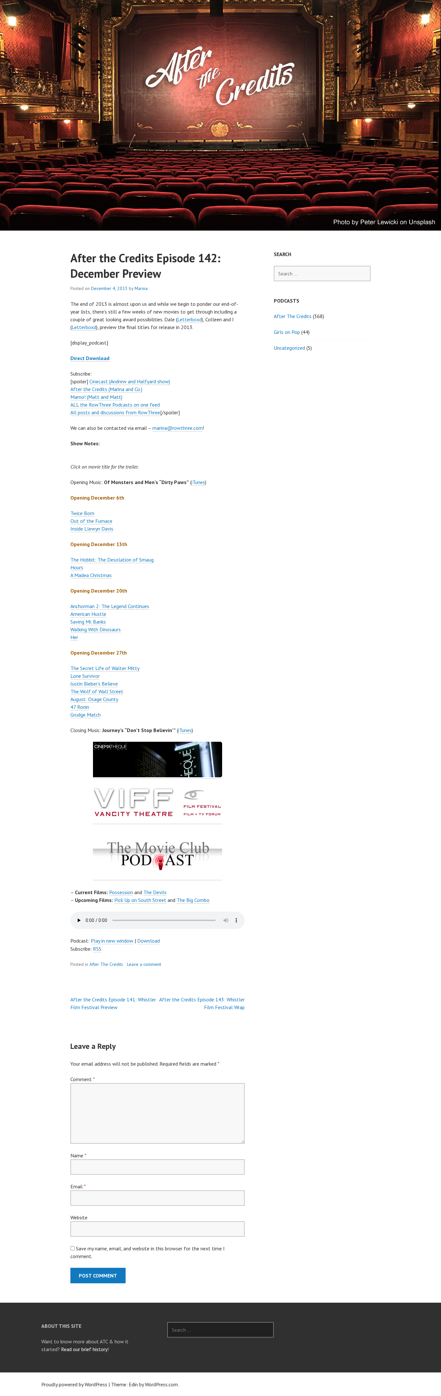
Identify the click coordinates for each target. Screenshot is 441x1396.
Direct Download (89, 358)
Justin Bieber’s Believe (94, 683)
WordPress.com (161, 1384)
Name (78, 1155)
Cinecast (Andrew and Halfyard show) (129, 381)
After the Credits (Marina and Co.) (106, 389)
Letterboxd (189, 319)
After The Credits (106, 964)
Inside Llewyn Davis (91, 528)
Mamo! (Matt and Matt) (96, 397)
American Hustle (88, 614)
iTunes (198, 482)
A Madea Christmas (91, 575)
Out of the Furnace (91, 521)
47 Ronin (79, 707)
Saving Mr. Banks (88, 621)
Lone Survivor (85, 676)
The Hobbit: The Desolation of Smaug (112, 559)
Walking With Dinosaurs (95, 629)
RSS (97, 949)
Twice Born (82, 513)
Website (78, 1217)
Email (78, 1186)
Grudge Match (85, 714)
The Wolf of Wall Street (96, 691)
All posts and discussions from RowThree (115, 412)
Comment (82, 1079)
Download (148, 940)
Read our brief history (84, 1349)
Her (74, 637)
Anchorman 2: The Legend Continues (109, 606)
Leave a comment (144, 964)
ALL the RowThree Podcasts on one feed (115, 404)
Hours (76, 567)
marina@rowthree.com (177, 428)
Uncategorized (289, 348)
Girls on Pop (287, 332)
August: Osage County (94, 699)
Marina (141, 288)
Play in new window (112, 940)
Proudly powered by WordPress (74, 1384)
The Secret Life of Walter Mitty (104, 668)
